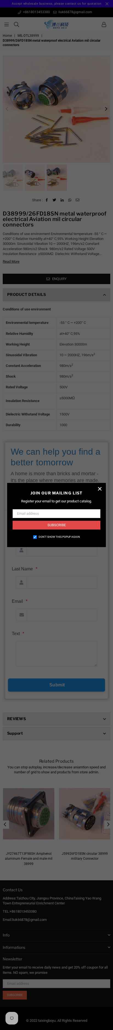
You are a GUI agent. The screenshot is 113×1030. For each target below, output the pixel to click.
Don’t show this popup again (59, 536)
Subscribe (56, 525)
